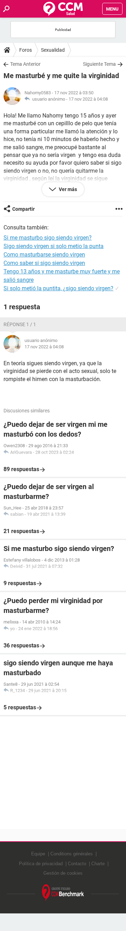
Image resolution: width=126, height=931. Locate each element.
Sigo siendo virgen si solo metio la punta (54, 246)
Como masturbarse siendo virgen (44, 254)
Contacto (77, 863)
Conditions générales (71, 853)
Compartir (23, 209)
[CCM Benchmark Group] (63, 892)
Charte (98, 863)
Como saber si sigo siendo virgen (44, 263)
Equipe (38, 853)
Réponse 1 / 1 (20, 324)
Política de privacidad (41, 863)
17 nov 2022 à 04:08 (88, 99)
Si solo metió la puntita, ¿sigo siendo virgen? (58, 288)
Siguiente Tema (99, 64)
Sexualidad (53, 50)
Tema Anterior (25, 64)
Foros (25, 50)
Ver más (67, 189)
